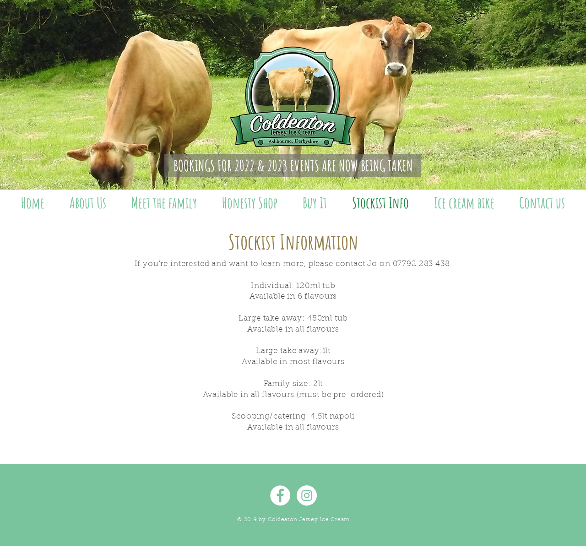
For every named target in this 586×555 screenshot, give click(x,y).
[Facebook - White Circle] (280, 495)
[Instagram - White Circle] (307, 495)
